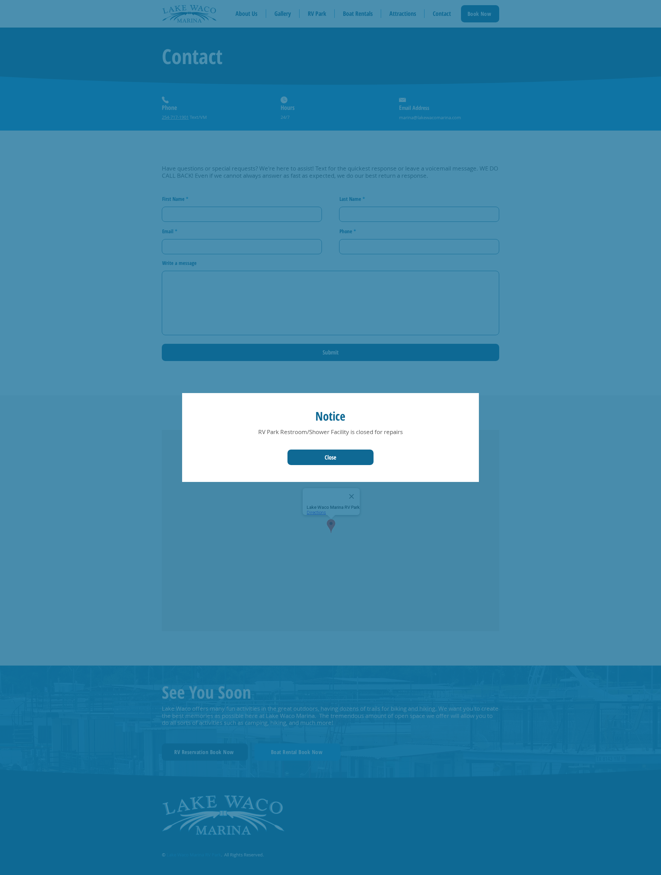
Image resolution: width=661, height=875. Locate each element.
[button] (330, 457)
